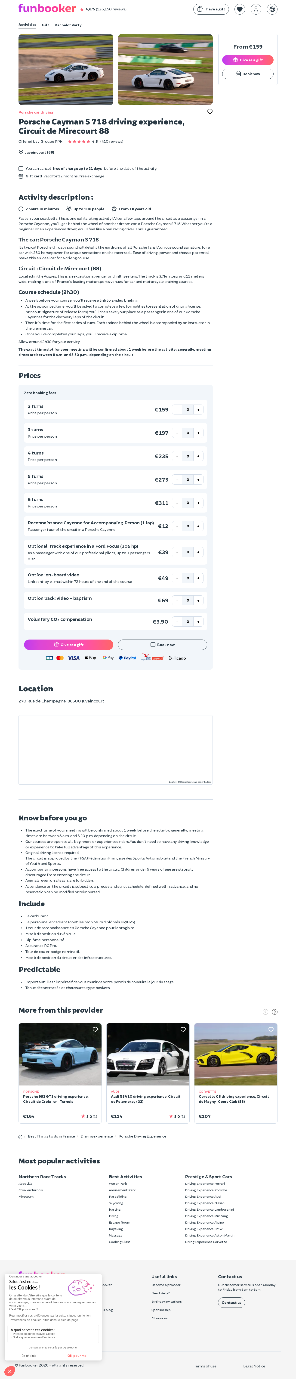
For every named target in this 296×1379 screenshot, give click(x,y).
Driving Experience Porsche (206, 1190)
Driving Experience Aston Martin (209, 1235)
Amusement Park (122, 1190)
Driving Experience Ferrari (205, 1183)
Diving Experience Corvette (206, 1242)
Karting (115, 1209)
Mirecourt (26, 1196)
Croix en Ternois (30, 1190)
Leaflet (172, 781)
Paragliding (118, 1196)
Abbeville (25, 1183)
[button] (239, 9)
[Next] (275, 1012)
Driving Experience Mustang (206, 1216)
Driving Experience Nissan (205, 1203)
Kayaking (116, 1229)
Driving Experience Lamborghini (209, 1209)
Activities (27, 24)
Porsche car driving (35, 112)
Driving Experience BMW (204, 1229)
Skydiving (116, 1203)
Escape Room (119, 1222)
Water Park (118, 1183)
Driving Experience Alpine (204, 1222)
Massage (116, 1235)
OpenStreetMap (188, 781)
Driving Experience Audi (203, 1196)
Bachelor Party (68, 25)
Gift (45, 25)
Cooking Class (119, 1242)
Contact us (231, 1302)
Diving (113, 1216)
